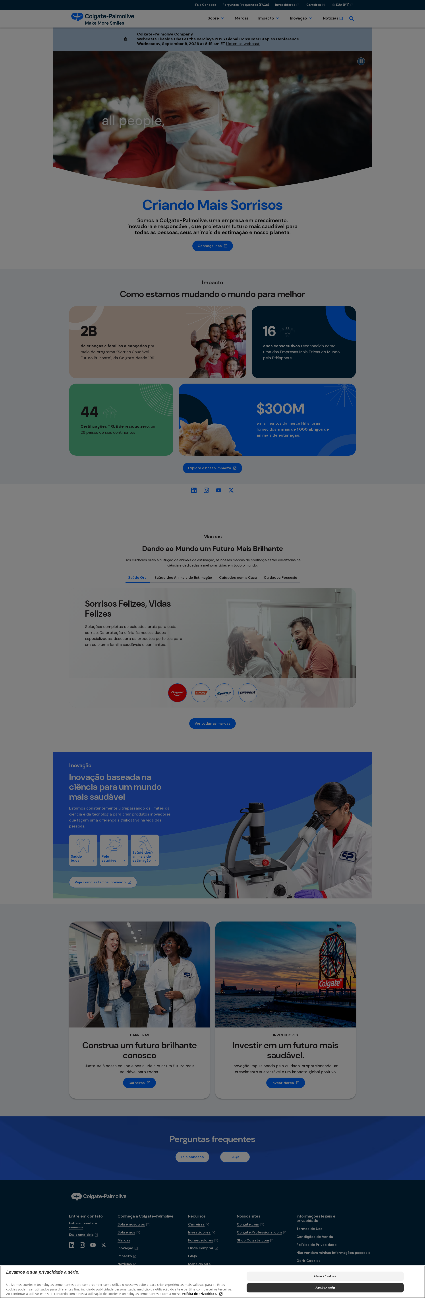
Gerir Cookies (325, 1276)
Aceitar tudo (325, 1288)
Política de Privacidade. (199, 1294)
